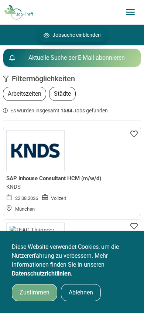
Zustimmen (34, 292)
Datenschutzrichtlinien (41, 273)
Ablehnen (81, 292)
